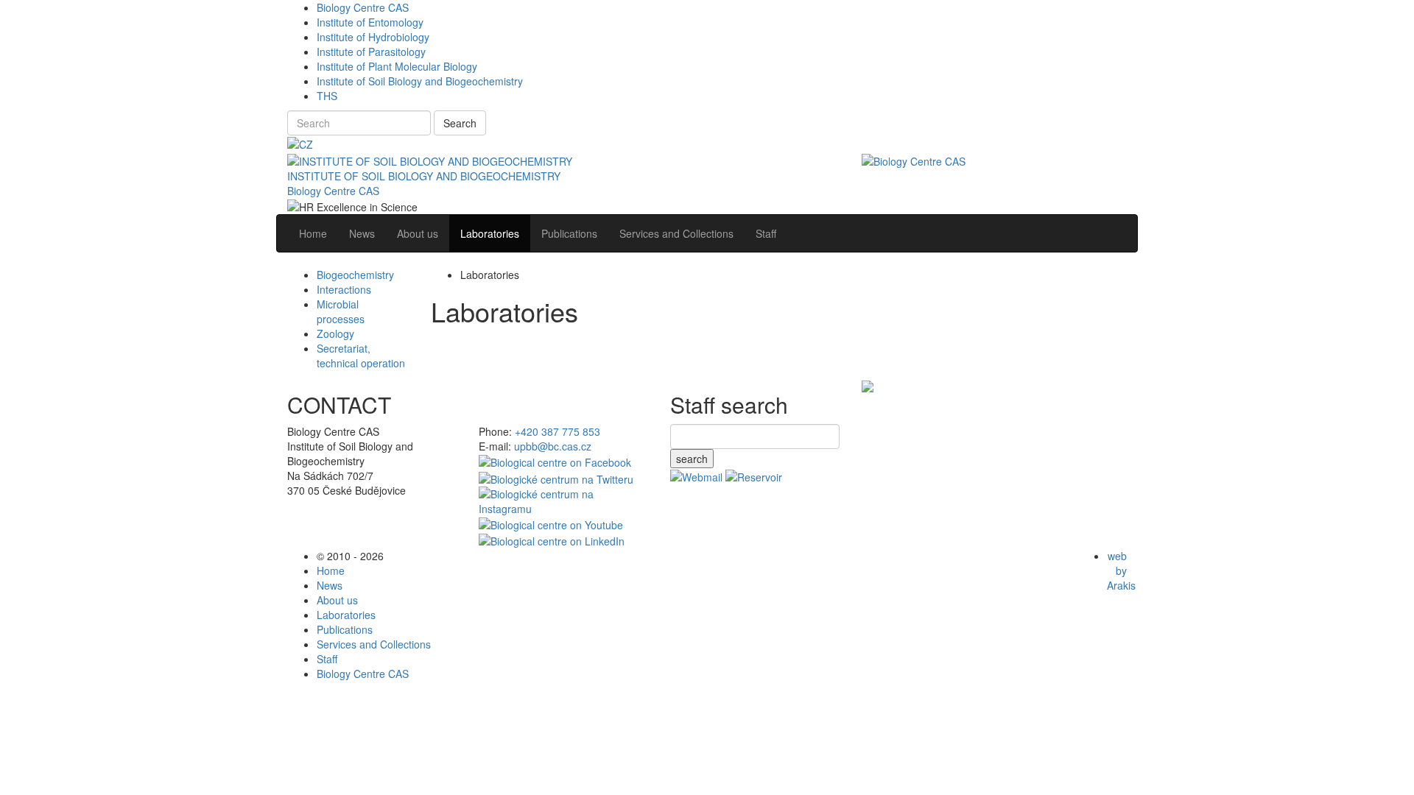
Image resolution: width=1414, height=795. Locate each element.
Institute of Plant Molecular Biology (397, 66)
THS (327, 95)
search (692, 458)
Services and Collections (374, 644)
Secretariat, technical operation (361, 355)
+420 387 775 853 (557, 431)
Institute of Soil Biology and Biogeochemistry (420, 81)
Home (331, 570)
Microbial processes (341, 311)
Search (459, 123)
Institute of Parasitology (371, 51)
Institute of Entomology (370, 22)
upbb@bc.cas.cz (552, 446)
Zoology (335, 333)
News (329, 585)
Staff (327, 658)
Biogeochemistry (355, 274)
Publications (345, 629)
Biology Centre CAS (363, 7)
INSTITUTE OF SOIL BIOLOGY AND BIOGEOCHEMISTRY (423, 176)
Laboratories (346, 614)
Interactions (344, 289)
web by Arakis (1121, 570)
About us (337, 600)
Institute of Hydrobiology (373, 36)
